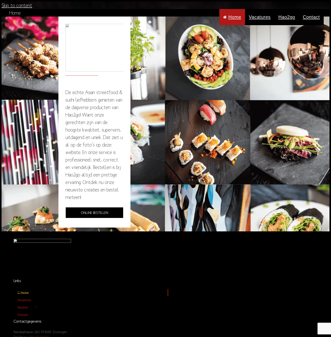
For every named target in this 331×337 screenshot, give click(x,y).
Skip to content (17, 5)
